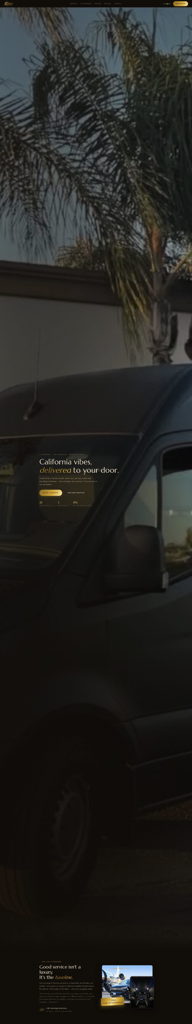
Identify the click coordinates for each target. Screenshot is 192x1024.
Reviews (107, 4)
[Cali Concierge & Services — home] (9, 3)
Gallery (98, 4)
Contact (118, 4)
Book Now (180, 4)
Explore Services (76, 493)
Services (74, 4)
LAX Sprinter (86, 4)
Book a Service (50, 493)
